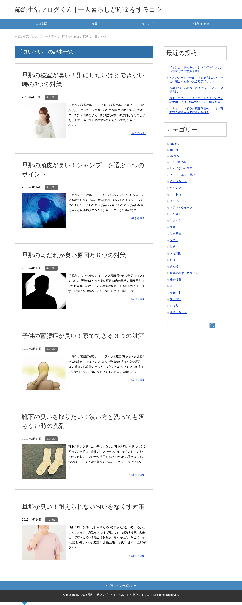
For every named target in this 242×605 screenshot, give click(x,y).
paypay (174, 143)
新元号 (174, 266)
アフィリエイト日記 (182, 174)
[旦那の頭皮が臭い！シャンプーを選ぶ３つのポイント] (44, 225)
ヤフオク (175, 220)
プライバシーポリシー (122, 585)
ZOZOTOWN (178, 161)
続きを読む (138, 133)
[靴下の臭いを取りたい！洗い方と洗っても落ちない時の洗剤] (44, 476)
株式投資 (175, 279)
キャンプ (147, 23)
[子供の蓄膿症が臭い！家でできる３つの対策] (44, 386)
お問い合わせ (200, 23)
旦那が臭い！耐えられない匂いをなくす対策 (83, 506)
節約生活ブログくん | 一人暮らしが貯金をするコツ (88, 9)
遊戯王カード (178, 312)
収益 (172, 246)
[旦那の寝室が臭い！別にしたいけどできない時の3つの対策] (44, 135)
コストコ (175, 194)
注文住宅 (175, 292)
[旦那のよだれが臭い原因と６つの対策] (44, 305)
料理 (172, 259)
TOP (53, 36)
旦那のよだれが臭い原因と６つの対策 (74, 255)
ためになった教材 (181, 168)
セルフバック (178, 200)
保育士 (174, 240)
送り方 (174, 305)
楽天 (94, 23)
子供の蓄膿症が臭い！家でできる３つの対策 (83, 335)
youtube (175, 155)
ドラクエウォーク (181, 207)
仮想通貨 (175, 233)
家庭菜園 (41, 23)
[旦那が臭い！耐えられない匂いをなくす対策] (44, 557)
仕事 (172, 227)
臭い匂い (51, 97)
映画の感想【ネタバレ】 (185, 273)
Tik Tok (174, 149)
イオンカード (178, 181)
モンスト (175, 214)
